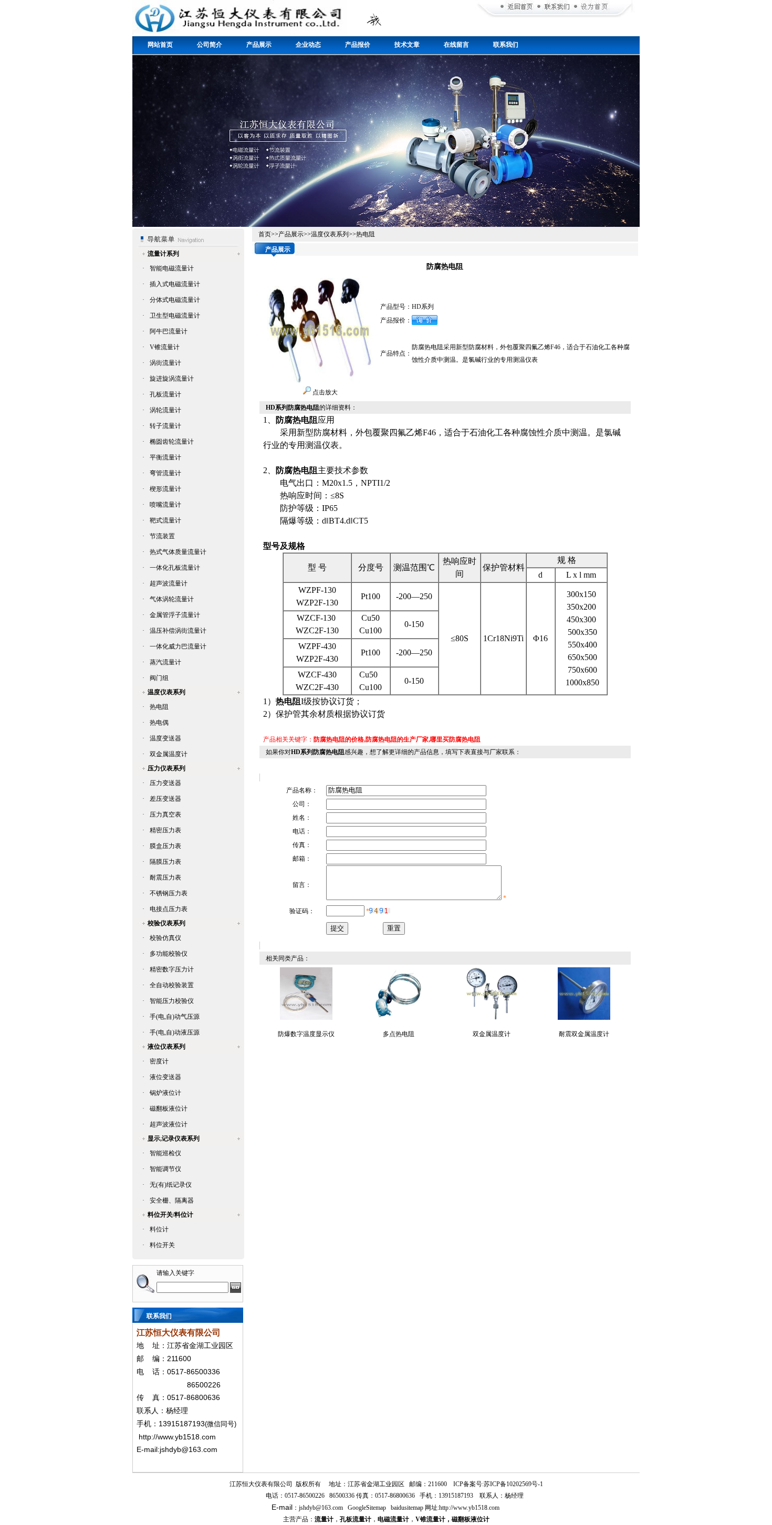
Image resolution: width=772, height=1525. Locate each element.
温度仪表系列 (166, 692)
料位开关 (162, 1245)
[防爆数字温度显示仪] (306, 1017)
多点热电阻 (398, 1034)
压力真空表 (165, 814)
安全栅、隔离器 (172, 1200)
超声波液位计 (168, 1124)
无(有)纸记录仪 (171, 1184)
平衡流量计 (165, 457)
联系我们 (505, 44)
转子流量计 (165, 426)
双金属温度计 (168, 754)
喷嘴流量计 (165, 504)
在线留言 (456, 44)
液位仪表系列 (166, 1046)
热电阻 (159, 707)
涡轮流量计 (165, 410)
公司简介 (209, 44)
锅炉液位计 (165, 1092)
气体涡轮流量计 (172, 599)
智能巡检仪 (165, 1153)
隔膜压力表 (165, 861)
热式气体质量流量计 (178, 552)
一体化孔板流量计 (175, 567)
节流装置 (162, 536)
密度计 (159, 1061)
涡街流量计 (165, 363)
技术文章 (407, 44)
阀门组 (159, 678)
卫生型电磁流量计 (175, 315)
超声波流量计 (168, 583)
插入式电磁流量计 (175, 284)
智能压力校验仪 (172, 1001)
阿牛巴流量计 (168, 331)
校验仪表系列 (166, 923)
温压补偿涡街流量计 (178, 630)
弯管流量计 (165, 473)
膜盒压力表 (165, 846)
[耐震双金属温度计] (584, 1017)
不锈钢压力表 (168, 893)
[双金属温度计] (491, 1017)
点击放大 (324, 392)
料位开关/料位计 (170, 1214)
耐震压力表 (165, 877)
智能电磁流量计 (172, 268)
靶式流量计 (165, 520)
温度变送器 (165, 738)
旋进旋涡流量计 (172, 378)
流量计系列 (163, 253)
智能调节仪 (165, 1169)
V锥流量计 (165, 347)
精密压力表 (165, 830)
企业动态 (308, 44)
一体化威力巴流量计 (178, 646)
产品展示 (259, 44)
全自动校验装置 (172, 985)
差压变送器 (165, 798)
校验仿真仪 (165, 938)
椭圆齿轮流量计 (172, 441)
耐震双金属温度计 (584, 1034)
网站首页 (160, 44)
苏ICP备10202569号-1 (513, 1484)
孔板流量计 (165, 394)
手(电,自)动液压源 (175, 1032)
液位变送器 (165, 1077)
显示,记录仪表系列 (174, 1138)
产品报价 (357, 44)
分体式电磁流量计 (175, 300)
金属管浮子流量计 (175, 615)
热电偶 (159, 722)
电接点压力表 (168, 909)
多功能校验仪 (168, 953)
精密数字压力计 (172, 969)
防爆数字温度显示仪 (306, 1034)
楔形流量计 (165, 489)
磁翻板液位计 (168, 1108)
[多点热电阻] (398, 1017)
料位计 (159, 1229)
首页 (264, 234)
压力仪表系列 (166, 768)
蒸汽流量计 (165, 662)
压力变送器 (165, 783)
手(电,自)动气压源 (175, 1016)
